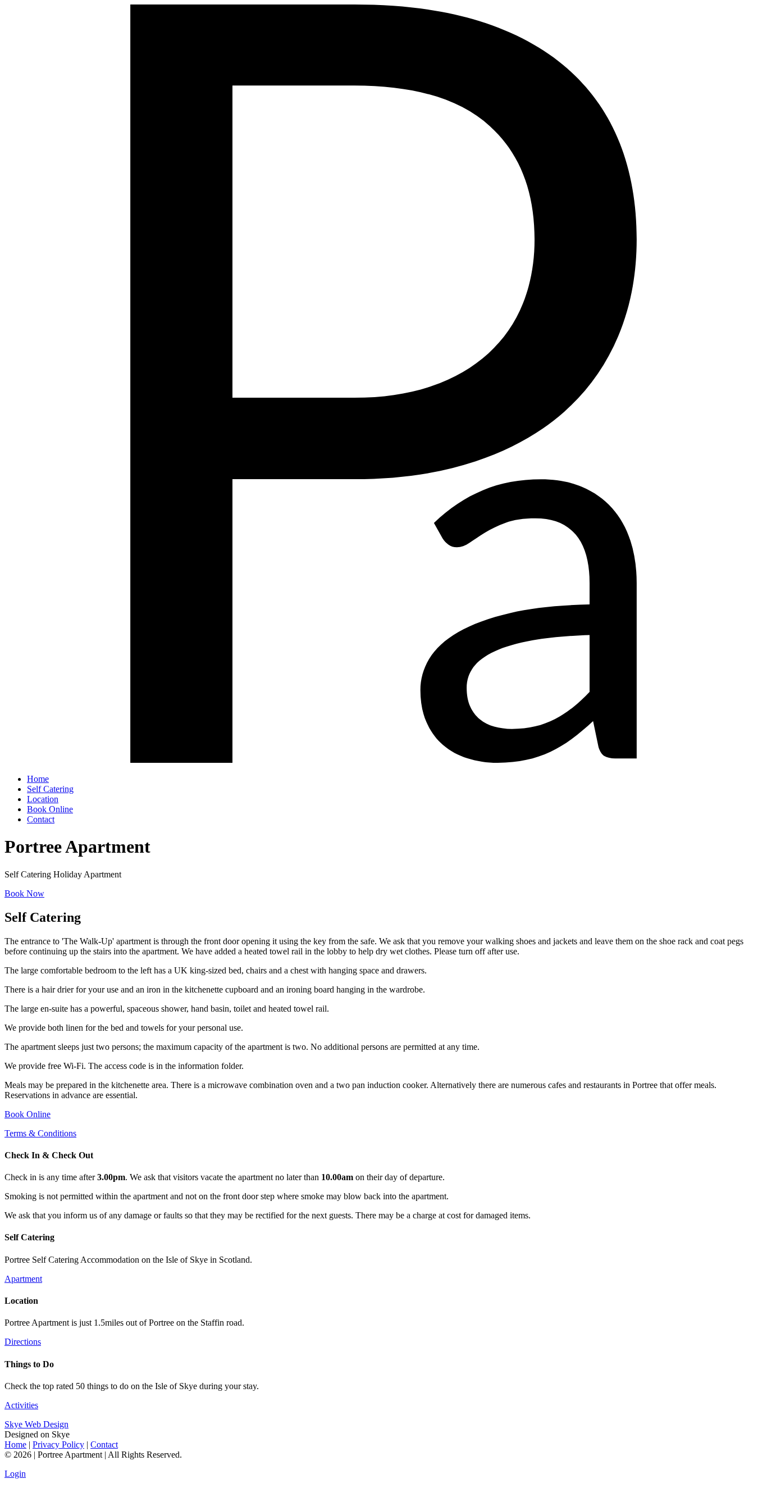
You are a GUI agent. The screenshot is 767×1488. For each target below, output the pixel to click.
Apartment (23, 1279)
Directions (22, 1341)
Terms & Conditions (40, 1133)
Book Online (27, 1114)
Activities (21, 1405)
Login (15, 1473)
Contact (104, 1444)
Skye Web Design (36, 1424)
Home (15, 1444)
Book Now (24, 893)
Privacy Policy (58, 1444)
